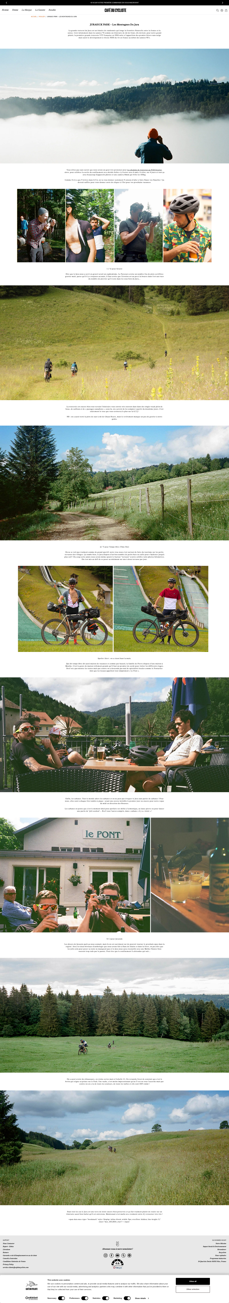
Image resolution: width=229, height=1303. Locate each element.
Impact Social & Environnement (214, 1246)
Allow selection (192, 1289)
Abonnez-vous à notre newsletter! (117, 1249)
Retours (6, 1252)
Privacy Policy (8, 1264)
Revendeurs (221, 1249)
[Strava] (123, 1255)
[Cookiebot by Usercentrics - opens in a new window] (31, 1298)
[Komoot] (129, 1255)
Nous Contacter (8, 1243)
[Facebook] (111, 1255)
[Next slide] (222, 3)
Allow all (193, 1281)
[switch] (84, 1298)
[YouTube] (117, 1255)
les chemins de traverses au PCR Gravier (144, 170)
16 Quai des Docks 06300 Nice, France (212, 1261)
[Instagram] (105, 1255)
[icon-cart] (226, 10)
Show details (140, 1298)
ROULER (42, 17)
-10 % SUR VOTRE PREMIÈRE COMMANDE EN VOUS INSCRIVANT (114, 3)
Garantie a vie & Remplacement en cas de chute (20, 1255)
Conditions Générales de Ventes (14, 1261)
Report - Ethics (8, 1246)
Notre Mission (221, 1243)
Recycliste (222, 1252)
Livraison (6, 1249)
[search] (217, 10)
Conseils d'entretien (10, 1258)
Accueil (34, 17)
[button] (117, 1264)
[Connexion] (221, 10)
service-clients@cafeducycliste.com (16, 1267)
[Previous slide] (6, 3)
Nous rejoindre (220, 1255)
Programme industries (218, 1258)
